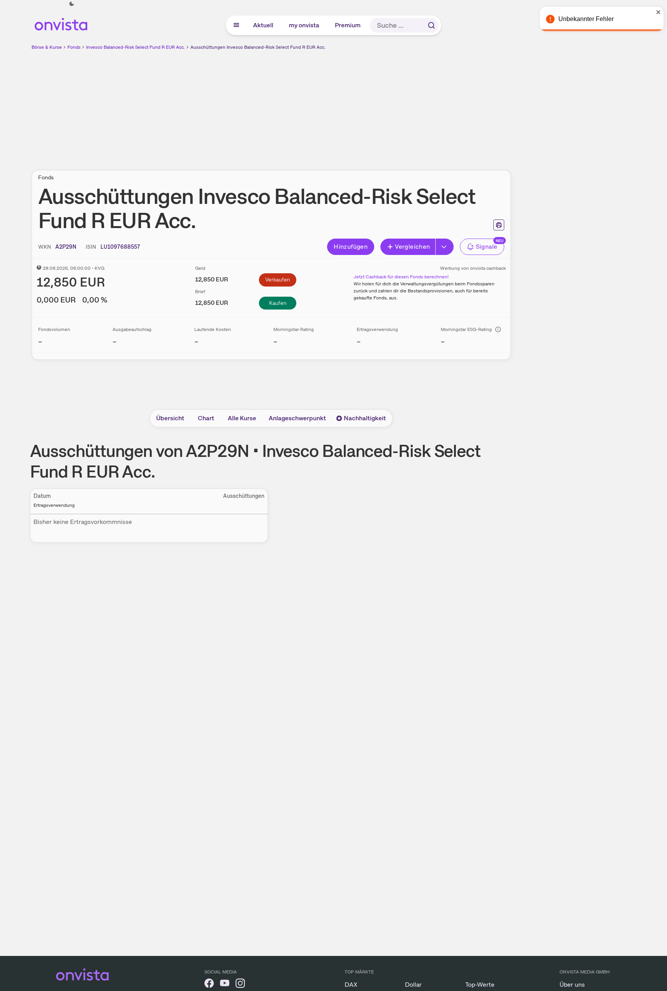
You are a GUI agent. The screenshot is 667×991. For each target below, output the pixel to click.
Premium (348, 25)
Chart (206, 418)
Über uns (572, 984)
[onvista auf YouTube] (224, 985)
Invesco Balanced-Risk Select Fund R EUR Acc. (135, 47)
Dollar (413, 984)
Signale (487, 246)
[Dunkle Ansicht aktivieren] (72, 4)
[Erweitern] (445, 247)
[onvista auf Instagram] (240, 985)
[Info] (498, 329)
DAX (351, 984)
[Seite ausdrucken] (498, 224)
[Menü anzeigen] (236, 25)
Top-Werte (480, 984)
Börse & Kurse (47, 47)
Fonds (74, 47)
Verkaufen (277, 279)
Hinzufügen (351, 246)
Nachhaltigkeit (365, 418)
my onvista (304, 25)
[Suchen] (431, 25)
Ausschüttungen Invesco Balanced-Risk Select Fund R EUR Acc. (258, 47)
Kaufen (278, 302)
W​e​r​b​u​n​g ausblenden (338, 105)
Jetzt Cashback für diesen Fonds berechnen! (401, 277)
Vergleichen (412, 246)
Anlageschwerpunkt (297, 418)
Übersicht (170, 418)
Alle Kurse (242, 418)
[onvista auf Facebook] (209, 985)
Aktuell (263, 25)
